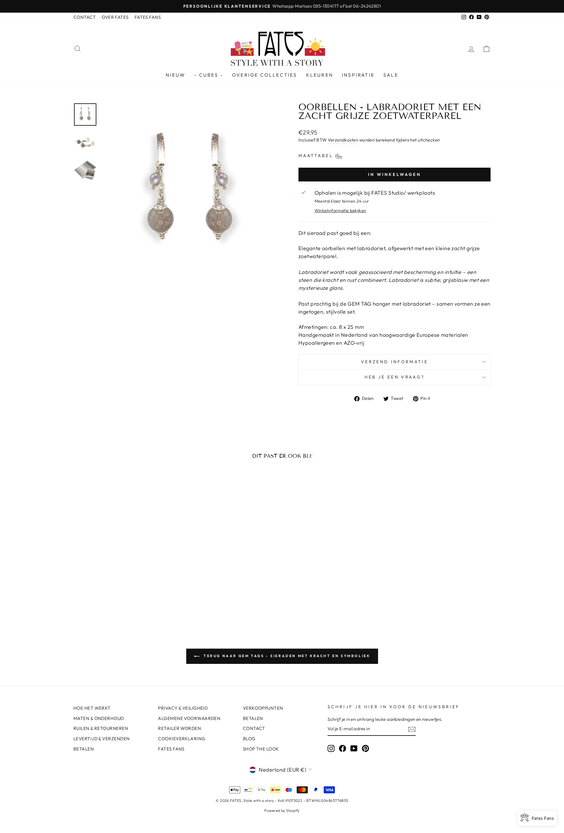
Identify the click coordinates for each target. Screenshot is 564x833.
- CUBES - (208, 75)
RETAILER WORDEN (179, 728)
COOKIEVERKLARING (181, 738)
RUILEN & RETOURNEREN (100, 728)
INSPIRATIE (358, 75)
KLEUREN (319, 75)
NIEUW (175, 75)
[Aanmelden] (412, 729)
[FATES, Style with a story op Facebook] (342, 748)
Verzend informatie (394, 361)
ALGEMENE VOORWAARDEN (189, 718)
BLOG (249, 738)
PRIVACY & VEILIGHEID (183, 708)
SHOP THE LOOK (261, 749)
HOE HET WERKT (92, 708)
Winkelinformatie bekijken (340, 210)
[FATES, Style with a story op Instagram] (331, 748)
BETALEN (83, 749)
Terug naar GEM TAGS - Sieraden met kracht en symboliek (286, 656)
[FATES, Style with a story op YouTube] (353, 748)
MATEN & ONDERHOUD (98, 718)
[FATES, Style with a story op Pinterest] (365, 748)
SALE (390, 75)
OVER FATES (115, 17)
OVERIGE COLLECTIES (264, 75)
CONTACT (84, 17)
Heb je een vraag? (394, 377)
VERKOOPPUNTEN (263, 708)
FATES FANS (148, 17)
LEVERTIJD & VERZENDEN (101, 738)
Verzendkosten (343, 140)
